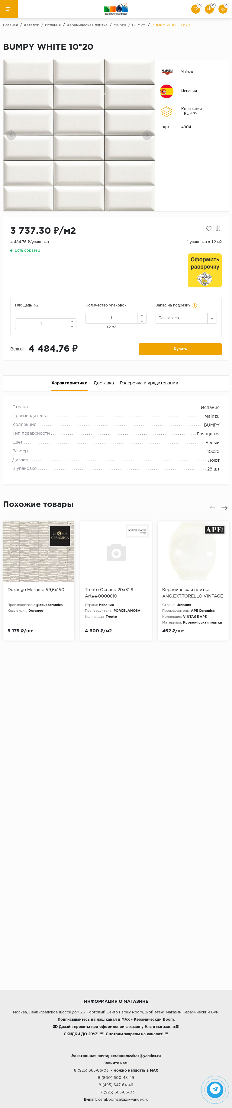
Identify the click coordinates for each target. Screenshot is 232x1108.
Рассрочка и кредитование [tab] (149, 383)
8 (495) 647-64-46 (116, 1085)
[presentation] (11, 135)
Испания (189, 91)
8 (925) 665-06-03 (91, 1070)
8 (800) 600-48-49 (116, 1078)
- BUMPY (189, 113)
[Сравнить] (218, 228)
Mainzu (187, 72)
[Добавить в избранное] (209, 228)
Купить (180, 349)
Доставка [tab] (104, 383)
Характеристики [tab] (69, 383)
